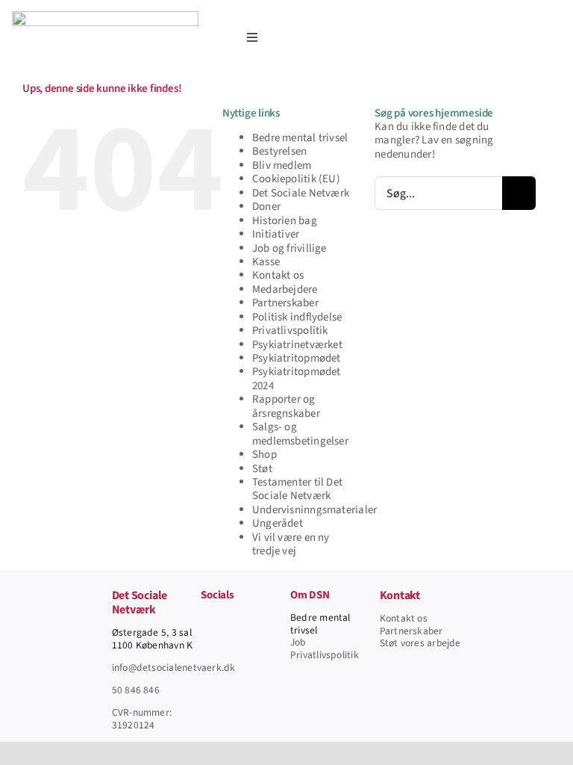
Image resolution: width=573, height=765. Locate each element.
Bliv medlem (281, 165)
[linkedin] (277, 619)
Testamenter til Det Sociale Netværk (297, 489)
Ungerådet (277, 523)
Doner (266, 206)
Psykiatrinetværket (297, 345)
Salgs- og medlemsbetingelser (300, 433)
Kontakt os (278, 275)
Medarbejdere (285, 289)
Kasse (266, 262)
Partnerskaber (285, 303)
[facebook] (205, 619)
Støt (262, 469)
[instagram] (253, 619)
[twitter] (229, 619)
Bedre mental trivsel (300, 138)
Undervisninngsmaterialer (314, 510)
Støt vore (400, 643)
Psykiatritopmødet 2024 (296, 378)
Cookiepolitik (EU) (296, 179)
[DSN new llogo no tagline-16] (105, 17)
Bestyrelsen (279, 151)
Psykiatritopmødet (296, 358)
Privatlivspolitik (290, 330)
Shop (264, 454)
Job (298, 642)
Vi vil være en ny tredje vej (291, 544)
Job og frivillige (289, 248)
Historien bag (284, 221)
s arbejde (440, 643)
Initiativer (275, 234)
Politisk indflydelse (297, 317)
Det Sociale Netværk (300, 193)
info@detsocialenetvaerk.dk (174, 667)
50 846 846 (136, 690)
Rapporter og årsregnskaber (286, 406)
